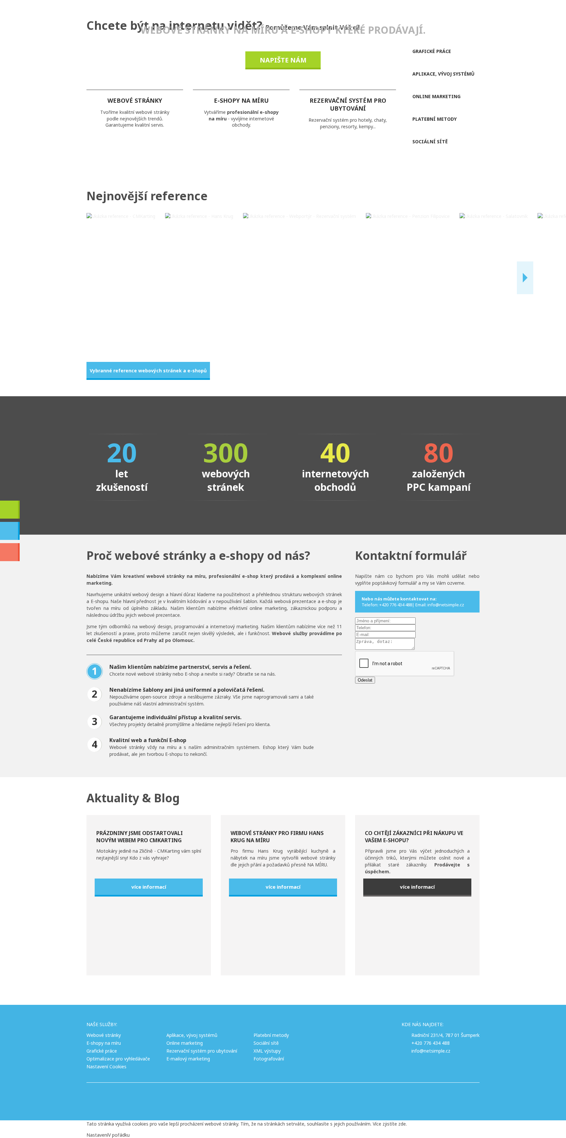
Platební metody (271, 1035)
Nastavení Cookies (106, 1066)
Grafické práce (101, 1051)
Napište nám (283, 60)
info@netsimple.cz (430, 1051)
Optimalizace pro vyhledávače (118, 1059)
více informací (148, 886)
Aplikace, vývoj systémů (191, 1035)
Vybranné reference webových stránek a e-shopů (148, 370)
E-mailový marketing (188, 1059)
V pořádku (119, 1135)
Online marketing (184, 1043)
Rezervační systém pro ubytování (201, 1051)
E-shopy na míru (103, 1043)
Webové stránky (103, 1035)
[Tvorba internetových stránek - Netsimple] (318, 1097)
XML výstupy (267, 1051)
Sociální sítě (266, 1043)
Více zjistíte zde (389, 1124)
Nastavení (97, 1135)
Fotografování (269, 1059)
